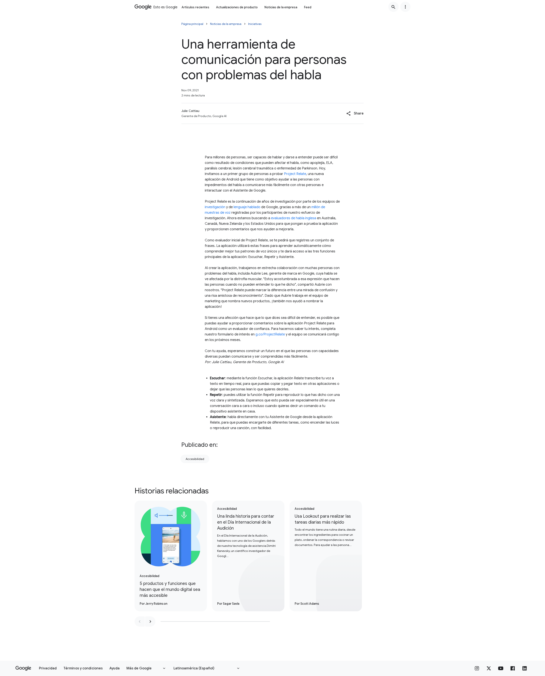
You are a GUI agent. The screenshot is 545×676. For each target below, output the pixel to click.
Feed (307, 7)
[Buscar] (393, 7)
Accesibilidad (195, 459)
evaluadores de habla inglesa (293, 218)
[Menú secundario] (405, 7)
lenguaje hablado (247, 207)
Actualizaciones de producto (237, 7)
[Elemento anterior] (140, 621)
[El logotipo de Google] (23, 668)
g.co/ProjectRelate (270, 334)
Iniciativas (255, 24)
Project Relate (295, 174)
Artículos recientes (195, 7)
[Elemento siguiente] (150, 621)
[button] (355, 113)
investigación (215, 207)
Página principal (192, 24)
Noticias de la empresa (280, 7)
